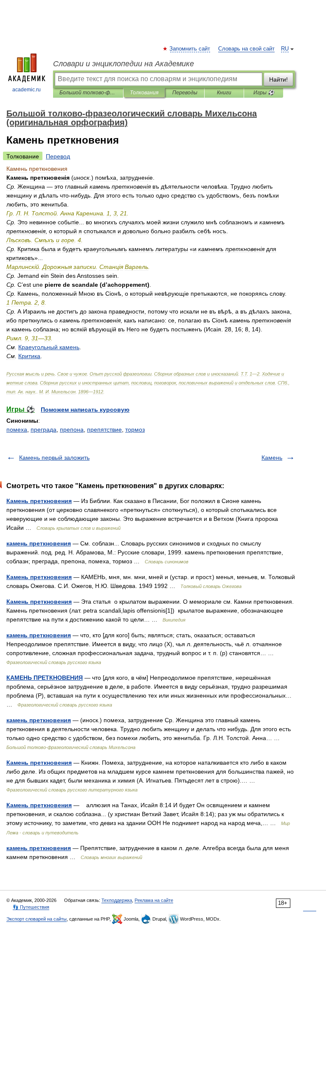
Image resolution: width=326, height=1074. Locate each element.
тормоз (135, 429)
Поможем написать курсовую (85, 409)
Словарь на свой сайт (246, 49)
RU (285, 49)
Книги (224, 93)
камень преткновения (38, 543)
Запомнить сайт (190, 49)
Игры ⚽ (263, 93)
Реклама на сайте (154, 900)
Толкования (144, 93)
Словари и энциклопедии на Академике (123, 63)
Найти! (278, 79)
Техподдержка (116, 900)
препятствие (104, 429)
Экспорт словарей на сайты (36, 918)
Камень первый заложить (54, 457)
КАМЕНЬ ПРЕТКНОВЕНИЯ (44, 677)
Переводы (184, 93)
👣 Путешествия (31, 907)
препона (72, 429)
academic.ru (26, 90)
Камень (271, 457)
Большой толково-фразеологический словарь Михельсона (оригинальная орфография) (88, 93)
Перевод (58, 156)
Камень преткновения (39, 500)
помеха (16, 429)
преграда (43, 429)
